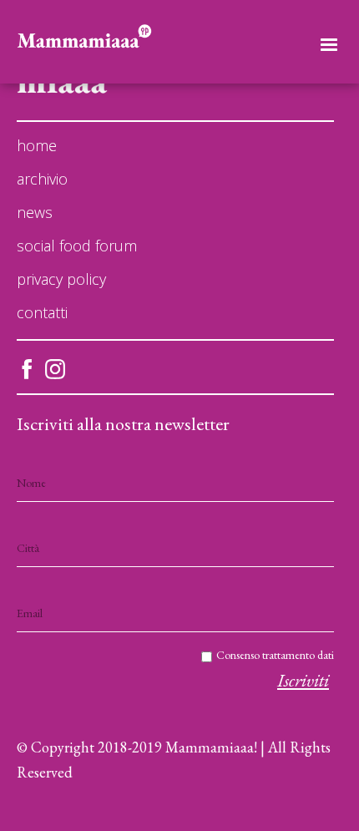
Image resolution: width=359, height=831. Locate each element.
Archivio (42, 179)
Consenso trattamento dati (275, 654)
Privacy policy (61, 279)
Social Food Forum (77, 246)
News (35, 212)
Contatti (42, 312)
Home (37, 145)
